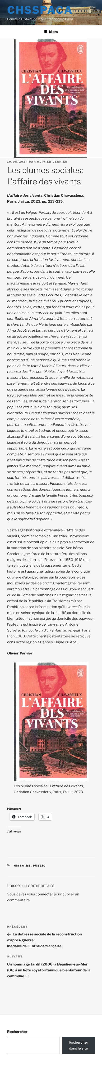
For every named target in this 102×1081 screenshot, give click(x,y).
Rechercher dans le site (78, 1045)
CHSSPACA (40, 10)
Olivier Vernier (52, 161)
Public (39, 865)
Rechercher (17, 1032)
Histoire (22, 865)
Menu (53, 32)
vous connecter (40, 894)
